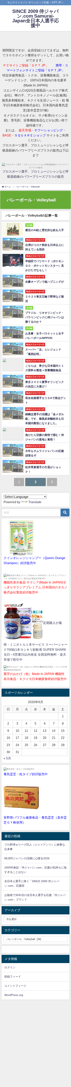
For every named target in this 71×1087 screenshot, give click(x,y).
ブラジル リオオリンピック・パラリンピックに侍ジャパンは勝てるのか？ (44, 317)
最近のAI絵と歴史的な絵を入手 (44, 230)
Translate (34, 502)
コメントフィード (15, 985)
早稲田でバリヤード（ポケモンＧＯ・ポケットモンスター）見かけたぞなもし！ (44, 266)
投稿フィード (12, 976)
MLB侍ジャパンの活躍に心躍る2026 (27, 858)
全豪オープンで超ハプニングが (44, 281)
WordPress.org (13, 995)
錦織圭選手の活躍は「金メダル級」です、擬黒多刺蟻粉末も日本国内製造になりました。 (44, 419)
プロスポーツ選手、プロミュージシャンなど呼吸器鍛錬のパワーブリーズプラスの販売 (35, 174)
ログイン (9, 967)
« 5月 (7, 758)
